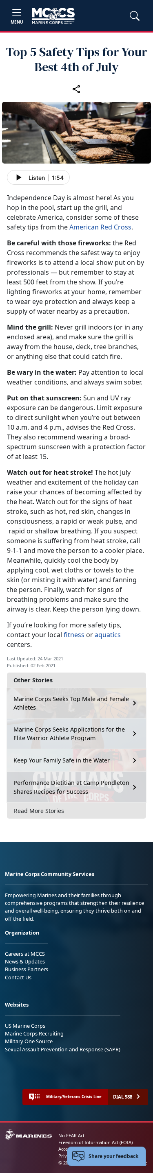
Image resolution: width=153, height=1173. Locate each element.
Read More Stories (39, 811)
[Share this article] (77, 89)
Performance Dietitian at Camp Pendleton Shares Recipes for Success (71, 787)
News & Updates (25, 961)
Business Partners (26, 969)
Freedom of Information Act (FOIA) (95, 1142)
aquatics (108, 634)
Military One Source (29, 1041)
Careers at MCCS (25, 953)
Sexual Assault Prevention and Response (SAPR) (62, 1049)
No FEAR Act (71, 1135)
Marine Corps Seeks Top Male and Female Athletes (71, 703)
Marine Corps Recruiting (34, 1033)
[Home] (53, 16)
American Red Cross (100, 227)
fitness (74, 634)
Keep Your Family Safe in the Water (61, 760)
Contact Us (18, 977)
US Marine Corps (25, 1025)
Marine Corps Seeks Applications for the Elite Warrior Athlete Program (69, 733)
